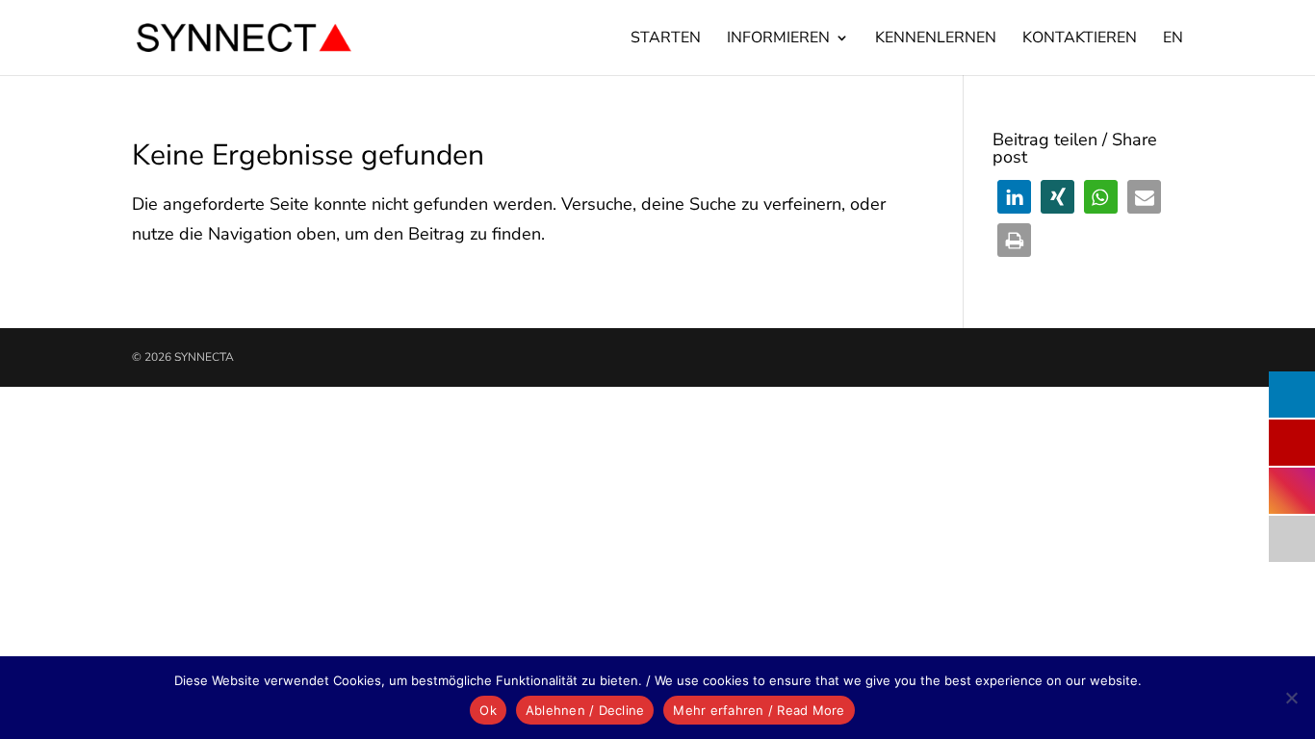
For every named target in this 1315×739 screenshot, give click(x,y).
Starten (666, 39)
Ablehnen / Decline (585, 710)
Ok (488, 710)
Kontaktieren (1079, 39)
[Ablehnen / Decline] (1291, 697)
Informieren (778, 39)
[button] (1014, 197)
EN (1173, 39)
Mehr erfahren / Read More (758, 710)
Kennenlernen (935, 39)
